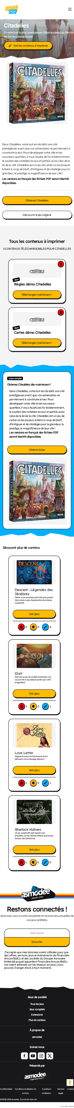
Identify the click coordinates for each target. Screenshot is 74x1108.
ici (13, 961)
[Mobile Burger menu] (70, 9)
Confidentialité (6, 1089)
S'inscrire (37, 942)
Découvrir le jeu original (37, 215)
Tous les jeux (37, 1004)
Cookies (70, 1089)
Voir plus (34, 614)
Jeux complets (37, 1009)
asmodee (37, 1036)
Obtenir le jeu (37, 449)
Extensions (37, 1014)
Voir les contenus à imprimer (30, 45)
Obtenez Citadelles (37, 200)
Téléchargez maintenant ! (37, 294)
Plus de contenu (37, 1020)
